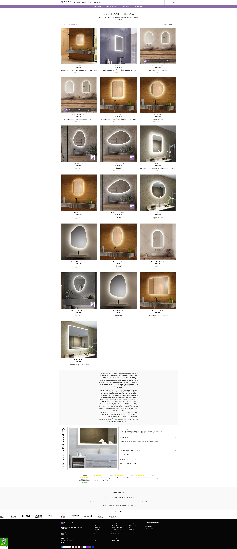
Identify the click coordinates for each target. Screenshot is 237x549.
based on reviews (84, 479)
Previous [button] (92, 478)
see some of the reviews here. (84, 480)
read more (121, 19)
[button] (175, 2)
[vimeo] (63, 543)
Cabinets (78, 2)
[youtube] (61, 543)
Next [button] (157, 478)
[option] (103, 479)
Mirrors (74, 2)
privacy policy (126, 505)
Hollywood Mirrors (85, 2)
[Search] (166, 2)
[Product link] (79, 46)
